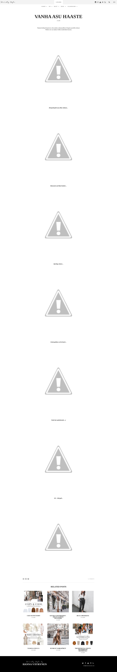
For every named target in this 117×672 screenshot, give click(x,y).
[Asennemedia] (105, 2)
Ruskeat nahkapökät (58, 648)
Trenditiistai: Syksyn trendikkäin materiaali (83, 650)
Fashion (43, 6)
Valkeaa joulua (33, 648)
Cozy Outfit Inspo (33, 615)
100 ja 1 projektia (83, 615)
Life (50, 6)
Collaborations (71, 6)
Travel (62, 6)
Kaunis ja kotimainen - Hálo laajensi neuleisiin (58, 617)
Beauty (55, 6)
